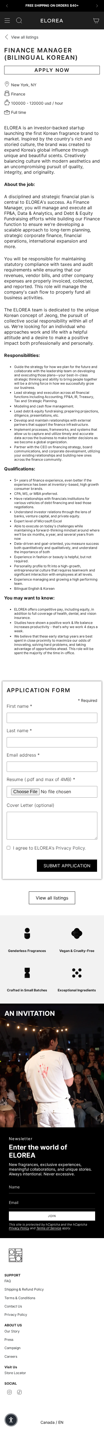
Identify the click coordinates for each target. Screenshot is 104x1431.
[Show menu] (7, 20)
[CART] (96, 20)
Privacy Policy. (71, 848)
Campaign (12, 1348)
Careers (10, 1356)
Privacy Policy (19, 1228)
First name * (19, 706)
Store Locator (15, 1373)
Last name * (19, 730)
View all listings (52, 898)
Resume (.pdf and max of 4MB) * (41, 779)
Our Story (12, 1331)
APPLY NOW (52, 70)
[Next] (97, 5)
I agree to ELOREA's (49, 848)
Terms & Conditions (19, 1298)
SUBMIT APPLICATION (67, 865)
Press (8, 1339)
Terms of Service (48, 1228)
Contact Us (13, 1306)
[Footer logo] (15, 1255)
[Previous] (6, 5)
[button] (11, 1420)
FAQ (7, 1281)
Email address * (23, 755)
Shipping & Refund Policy (24, 1289)
